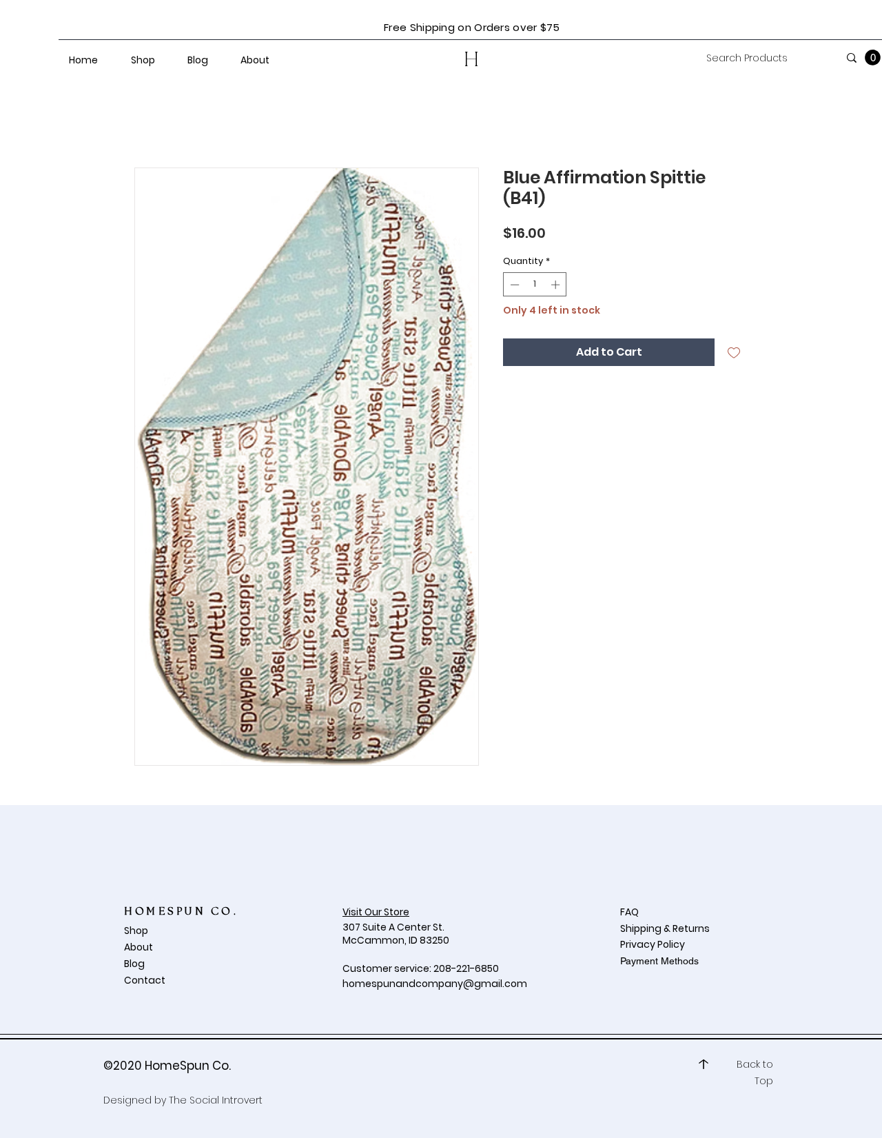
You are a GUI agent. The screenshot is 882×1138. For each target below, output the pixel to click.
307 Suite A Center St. (394, 927)
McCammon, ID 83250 (395, 940)
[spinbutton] (535, 284)
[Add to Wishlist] (734, 352)
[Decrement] (513, 284)
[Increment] (556, 284)
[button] (873, 57)
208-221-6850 (466, 968)
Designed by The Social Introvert (183, 1100)
